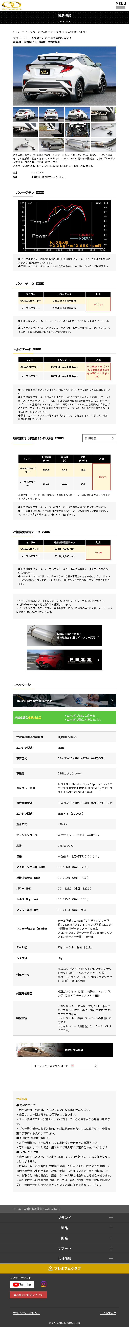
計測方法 (90, 438)
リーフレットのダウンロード (51, 1066)
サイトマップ (108, 1313)
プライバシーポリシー (26, 1313)
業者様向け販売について (28, 1295)
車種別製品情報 (33, 1209)
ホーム (17, 1209)
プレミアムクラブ (67, 1268)
